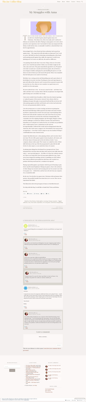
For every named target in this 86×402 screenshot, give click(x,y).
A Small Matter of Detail (57, 208)
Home (58, 1)
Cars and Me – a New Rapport (31, 382)
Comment (59, 345)
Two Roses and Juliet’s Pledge (31, 380)
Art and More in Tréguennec (31, 366)
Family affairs (39, 201)
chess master (34, 202)
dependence (40, 202)
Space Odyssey (48, 390)
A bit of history (32, 201)
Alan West (49, 371)
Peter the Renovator (27, 208)
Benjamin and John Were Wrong (32, 374)
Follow (68, 1)
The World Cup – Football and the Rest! (33, 367)
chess (29, 202)
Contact (73, 1)
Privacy (78, 1)
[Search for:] (82, 1)
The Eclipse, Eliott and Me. (31, 365)
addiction (25, 202)
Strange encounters (52, 201)
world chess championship (57, 202)
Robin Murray (32, 287)
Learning (45, 201)
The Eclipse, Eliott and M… (57, 365)
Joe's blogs (35, 385)
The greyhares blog (48, 392)
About (63, 1)
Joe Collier (32, 239)
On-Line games (46, 202)
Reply (26, 234)
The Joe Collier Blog (11, 1)
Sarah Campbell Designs (49, 389)
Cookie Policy (26, 399)
